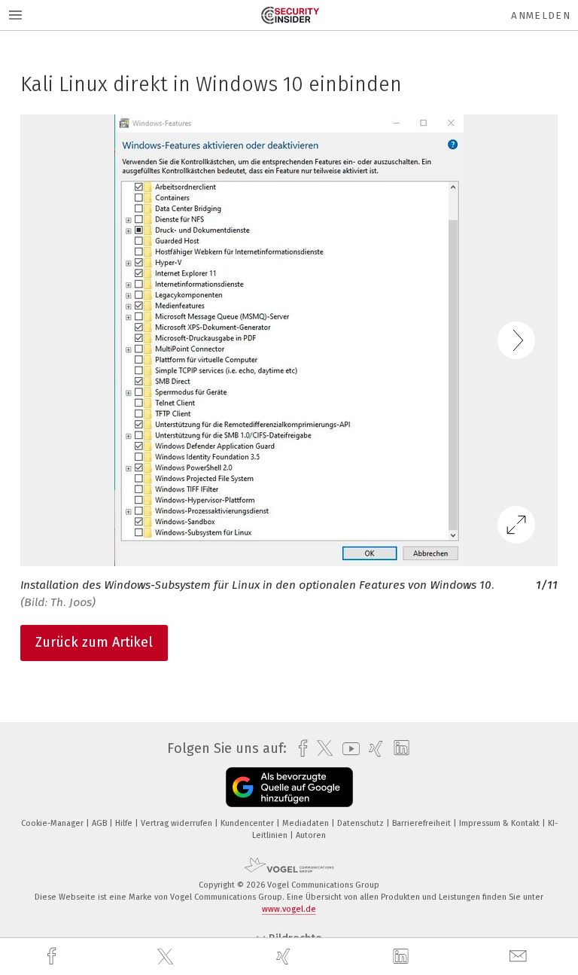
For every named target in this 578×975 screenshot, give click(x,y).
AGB (100, 823)
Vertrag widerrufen (177, 823)
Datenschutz (361, 823)
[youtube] (347, 748)
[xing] (285, 956)
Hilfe (125, 823)
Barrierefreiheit (422, 823)
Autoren (311, 835)
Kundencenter (248, 823)
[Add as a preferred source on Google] (289, 787)
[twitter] (167, 956)
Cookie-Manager (53, 823)
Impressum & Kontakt (500, 823)
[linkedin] (402, 957)
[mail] (520, 956)
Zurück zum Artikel (94, 642)
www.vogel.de (289, 909)
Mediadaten (306, 823)
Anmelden (540, 15)
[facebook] (53, 956)
